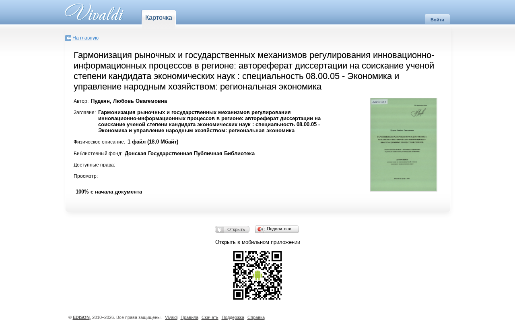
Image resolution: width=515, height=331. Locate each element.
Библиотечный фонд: (98, 153)
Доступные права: (94, 165)
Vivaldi (171, 317)
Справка (256, 317)
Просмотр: (86, 176)
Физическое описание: (99, 142)
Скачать (210, 317)
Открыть (236, 229)
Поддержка (233, 317)
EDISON (81, 317)
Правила (189, 317)
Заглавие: (85, 112)
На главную (85, 38)
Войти (437, 19)
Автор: (81, 101)
